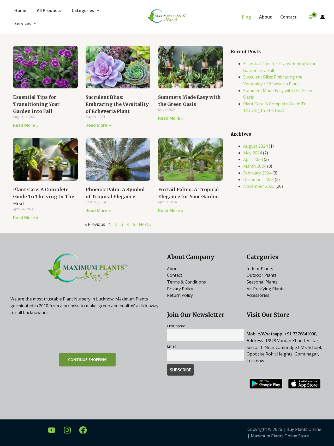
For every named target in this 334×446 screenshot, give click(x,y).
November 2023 (259, 186)
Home (20, 10)
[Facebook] (83, 430)
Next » (145, 224)
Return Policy (180, 295)
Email (171, 346)
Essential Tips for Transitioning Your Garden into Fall (36, 104)
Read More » (25, 125)
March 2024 (254, 166)
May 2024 (252, 153)
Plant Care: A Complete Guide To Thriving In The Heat (43, 196)
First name (176, 325)
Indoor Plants (260, 269)
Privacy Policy (180, 289)
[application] (96, 10)
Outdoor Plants (262, 275)
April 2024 (253, 159)
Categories (83, 10)
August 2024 (255, 146)
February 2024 (257, 173)
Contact (288, 17)
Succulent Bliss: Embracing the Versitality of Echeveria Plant (117, 104)
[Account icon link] (322, 17)
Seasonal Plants (262, 282)
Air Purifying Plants (265, 289)
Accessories (258, 295)
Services (22, 23)
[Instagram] (67, 430)
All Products (49, 10)
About (265, 17)
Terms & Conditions (186, 282)
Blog (246, 17)
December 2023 (258, 179)
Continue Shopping (87, 359)
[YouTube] (52, 430)
